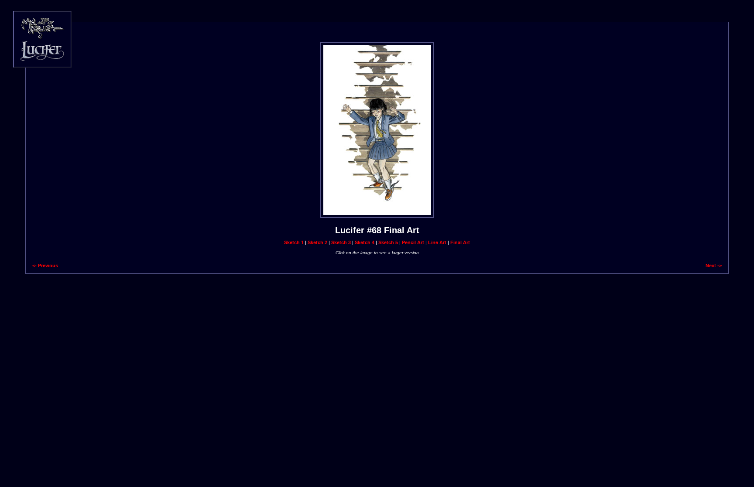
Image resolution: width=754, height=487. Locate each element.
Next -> (714, 265)
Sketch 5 (388, 242)
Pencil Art (413, 242)
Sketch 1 (294, 242)
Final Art (460, 242)
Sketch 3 (341, 242)
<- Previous (45, 265)
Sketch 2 (317, 242)
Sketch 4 (364, 242)
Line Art (437, 242)
